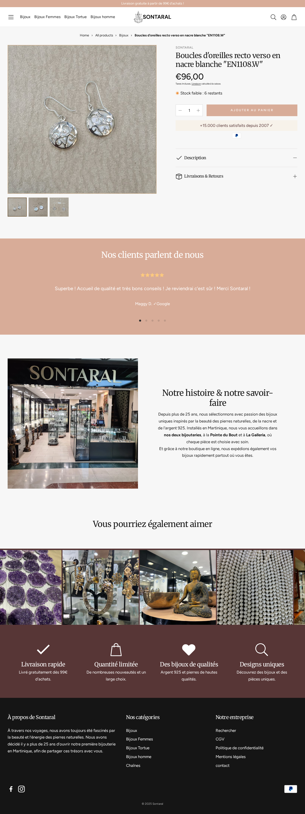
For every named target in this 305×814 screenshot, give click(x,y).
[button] (11, 17)
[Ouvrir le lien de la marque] (73, 588)
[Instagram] (21, 789)
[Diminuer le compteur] (180, 110)
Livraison (196, 83)
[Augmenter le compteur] (198, 110)
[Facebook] (11, 789)
